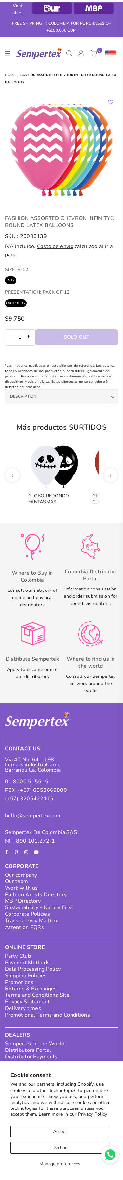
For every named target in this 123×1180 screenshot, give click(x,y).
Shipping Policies (26, 975)
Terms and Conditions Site (37, 995)
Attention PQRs (24, 927)
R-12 (10, 280)
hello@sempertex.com (32, 815)
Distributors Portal (28, 1050)
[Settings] (109, 54)
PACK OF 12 (16, 303)
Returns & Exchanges (31, 988)
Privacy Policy (92, 1114)
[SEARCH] (69, 54)
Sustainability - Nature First (39, 907)
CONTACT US (22, 748)
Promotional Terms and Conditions (47, 1015)
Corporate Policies (27, 914)
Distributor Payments (31, 1056)
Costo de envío (55, 246)
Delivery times (23, 1008)
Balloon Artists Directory (36, 894)
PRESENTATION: (37, 292)
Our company (21, 874)
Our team (16, 881)
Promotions (19, 982)
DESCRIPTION (23, 396)
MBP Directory (23, 901)
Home (10, 75)
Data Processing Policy (33, 969)
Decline (59, 1147)
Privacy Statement (27, 1001)
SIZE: (16, 269)
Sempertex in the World (34, 1043)
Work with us (21, 888)
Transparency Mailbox (31, 920)
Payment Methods (27, 962)
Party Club (18, 956)
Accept (60, 1131)
